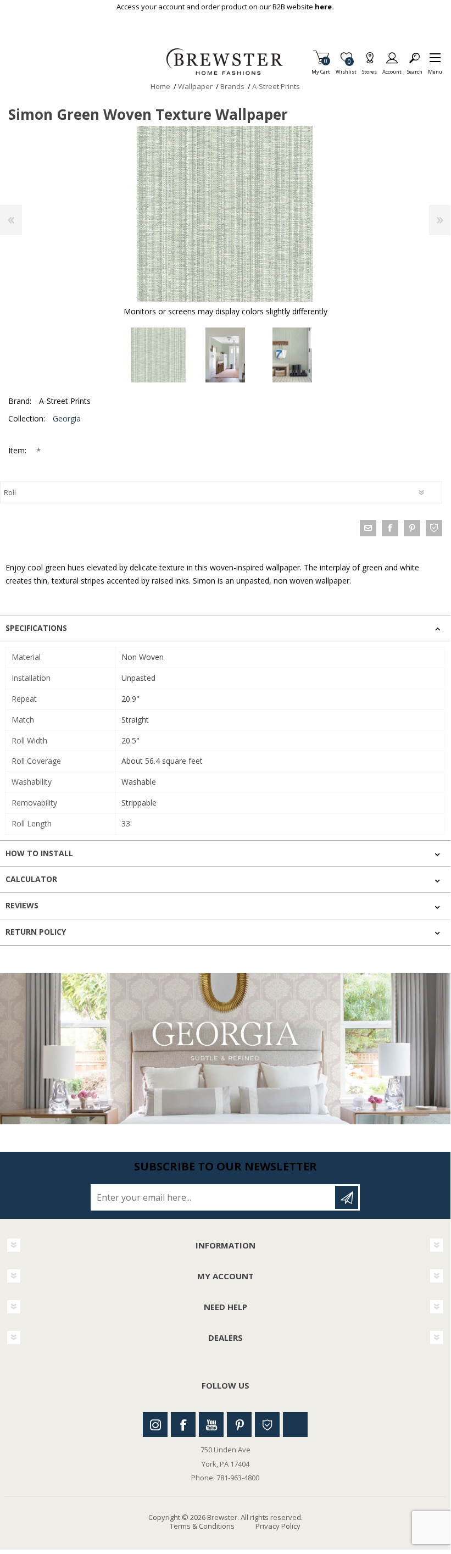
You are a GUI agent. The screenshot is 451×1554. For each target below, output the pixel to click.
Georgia (67, 418)
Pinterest (239, 1424)
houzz (434, 528)
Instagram (155, 1424)
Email (368, 528)
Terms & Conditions (202, 1526)
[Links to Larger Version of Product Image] (225, 214)
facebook (390, 528)
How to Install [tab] (39, 853)
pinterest (412, 528)
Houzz (267, 1424)
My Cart (320, 68)
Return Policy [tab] (35, 931)
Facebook (183, 1424)
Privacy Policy (277, 1526)
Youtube (211, 1424)
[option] (158, 355)
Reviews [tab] (21, 905)
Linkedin (295, 1424)
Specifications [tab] (36, 628)
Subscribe (346, 1197)
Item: (18, 450)
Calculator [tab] (31, 879)
